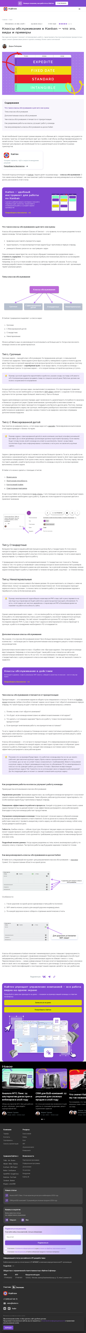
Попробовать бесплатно (14, 166)
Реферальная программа (31, 1163)
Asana (13, 1160)
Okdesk (12, 1180)
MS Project (13, 1167)
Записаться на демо (43, 1002)
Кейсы (25, 1137)
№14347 (36, 1262)
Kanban (31, 175)
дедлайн (51, 426)
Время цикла (12, 477)
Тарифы (6, 1134)
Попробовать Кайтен (43, 1010)
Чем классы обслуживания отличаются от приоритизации (28, 119)
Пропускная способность (17, 481)
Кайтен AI (26, 1177)
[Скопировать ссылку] (54, 976)
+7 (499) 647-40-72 (10, 1299)
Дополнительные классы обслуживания (21, 116)
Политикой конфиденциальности (53, 1321)
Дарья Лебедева (15, 46)
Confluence (12, 1170)
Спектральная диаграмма (17, 488)
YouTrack (13, 1177)
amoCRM (12, 1184)
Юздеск (5, 1184)
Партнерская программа (31, 1160)
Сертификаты (8, 1140)
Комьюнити (27, 1150)
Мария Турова (12, 1112)
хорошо (8, 1328)
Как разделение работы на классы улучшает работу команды (29, 123)
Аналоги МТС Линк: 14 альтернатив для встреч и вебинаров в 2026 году (34, 1195)
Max (27, 1220)
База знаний (27, 1134)
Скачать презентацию (10, 1144)
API (24, 1144)
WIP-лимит (48, 392)
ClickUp (15, 1164)
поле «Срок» (37, 494)
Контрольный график (15, 485)
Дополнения (27, 1167)
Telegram (13, 1220)
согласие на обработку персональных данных (52, 1248)
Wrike (10, 1164)
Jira (9, 1160)
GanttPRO (6, 1174)
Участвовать (61, 3)
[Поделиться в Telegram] (49, 976)
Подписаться (43, 1243)
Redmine (6, 1177)
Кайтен (12, 9)
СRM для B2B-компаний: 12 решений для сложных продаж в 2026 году (33, 1200)
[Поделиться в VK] (44, 976)
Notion (5, 1170)
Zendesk (6, 1180)
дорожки (74, 860)
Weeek (5, 1164)
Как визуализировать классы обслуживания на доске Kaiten (29, 127)
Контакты (6, 1137)
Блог (24, 1140)
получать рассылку (20, 1252)
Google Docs (15, 1174)
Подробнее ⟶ (8, 1266)
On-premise (26, 1170)
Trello (5, 1160)
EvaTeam (6, 1167)
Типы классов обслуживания (16, 112)
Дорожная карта (28, 1147)
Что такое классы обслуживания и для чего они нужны (27, 108)
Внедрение (26, 1173)
